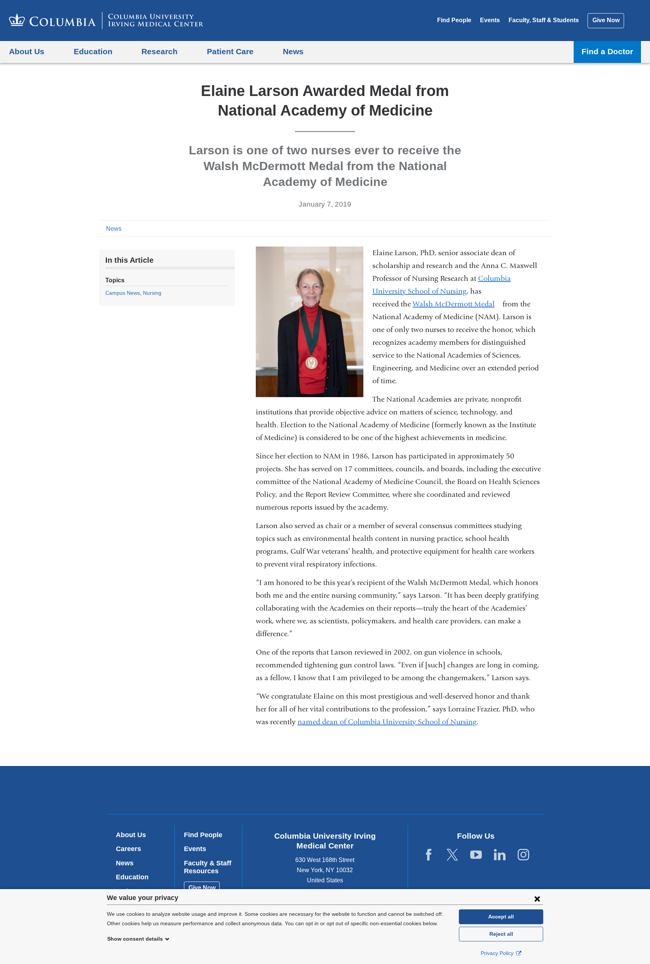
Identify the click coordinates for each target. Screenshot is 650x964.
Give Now (606, 20)
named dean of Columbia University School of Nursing (387, 721)
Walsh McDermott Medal (457, 304)
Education (132, 877)
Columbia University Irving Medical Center (277, 789)
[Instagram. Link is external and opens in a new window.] (523, 855)
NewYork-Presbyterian (379, 791)
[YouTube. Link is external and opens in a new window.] (476, 855)
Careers (128, 849)
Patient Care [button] (230, 51)
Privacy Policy (498, 953)
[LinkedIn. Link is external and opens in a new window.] (500, 855)
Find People (454, 20)
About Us (131, 835)
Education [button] (93, 51)
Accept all (501, 917)
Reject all (501, 934)
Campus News (122, 293)
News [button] (293, 51)
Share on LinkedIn (533, 228)
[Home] (106, 20)
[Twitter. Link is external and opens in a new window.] (452, 855)
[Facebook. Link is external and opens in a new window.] (428, 855)
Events (490, 20)
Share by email (545, 228)
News (113, 228)
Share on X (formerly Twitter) (521, 228)
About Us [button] (26, 51)
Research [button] (159, 51)
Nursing (152, 293)
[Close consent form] (537, 898)
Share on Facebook (509, 228)
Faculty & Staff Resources (207, 867)
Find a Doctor (607, 51)
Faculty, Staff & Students (544, 20)
